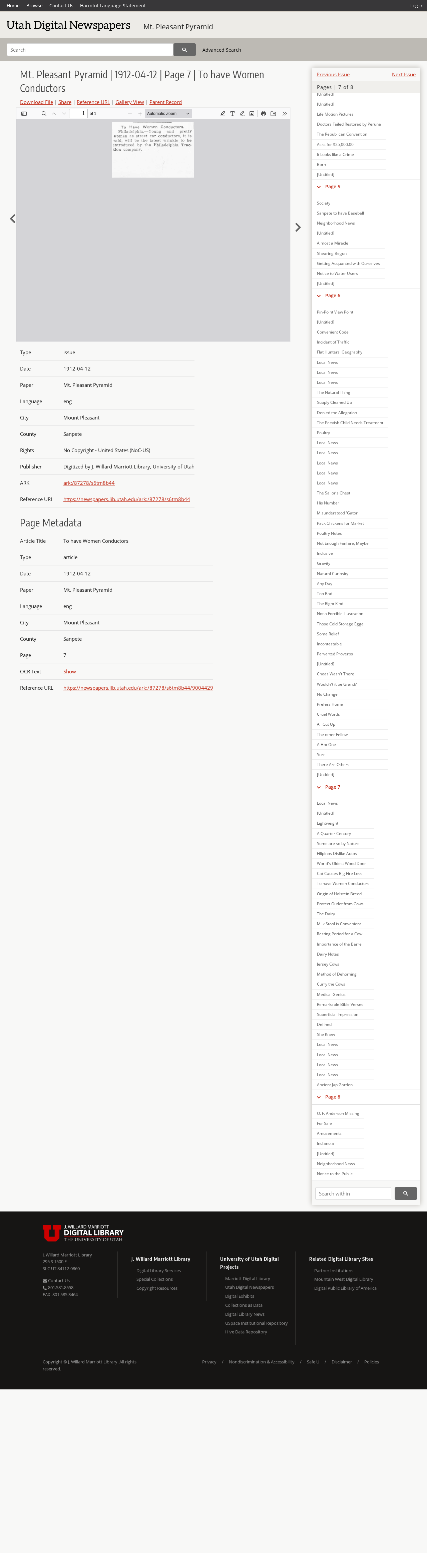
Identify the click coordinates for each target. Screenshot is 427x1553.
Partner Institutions (333, 1270)
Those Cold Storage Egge (340, 624)
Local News (327, 362)
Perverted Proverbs (335, 654)
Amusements (329, 1133)
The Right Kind (330, 603)
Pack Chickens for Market (340, 523)
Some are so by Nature (338, 843)
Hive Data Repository (246, 1332)
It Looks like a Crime (335, 154)
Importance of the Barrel (340, 944)
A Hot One (326, 744)
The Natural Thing (333, 392)
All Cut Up (326, 724)
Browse (34, 5)
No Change (327, 694)
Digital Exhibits (239, 1296)
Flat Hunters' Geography (339, 352)
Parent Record (165, 102)
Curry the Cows (331, 984)
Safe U (313, 1362)
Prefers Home (330, 704)
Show (69, 671)
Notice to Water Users (337, 273)
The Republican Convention (342, 134)
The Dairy (326, 914)
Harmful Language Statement (113, 5)
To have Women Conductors (343, 883)
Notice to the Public (335, 1173)
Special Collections (154, 1279)
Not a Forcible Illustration (340, 613)
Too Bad (324, 593)
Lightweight (327, 823)
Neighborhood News (336, 223)
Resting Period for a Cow (339, 934)
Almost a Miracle (332, 243)
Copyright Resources (156, 1288)
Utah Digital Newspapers (249, 1287)
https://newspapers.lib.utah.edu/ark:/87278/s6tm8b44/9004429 (138, 687)
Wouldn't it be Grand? (337, 684)
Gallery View (129, 102)
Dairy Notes (328, 954)
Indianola (325, 1143)
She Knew (326, 1034)
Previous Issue (333, 74)
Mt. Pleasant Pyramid (178, 26)
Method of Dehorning (337, 974)
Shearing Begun (332, 253)
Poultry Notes (329, 533)
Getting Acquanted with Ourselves (348, 263)
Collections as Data (244, 1305)
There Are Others (333, 764)
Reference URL (93, 102)
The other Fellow (332, 734)
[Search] (184, 49)
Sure (321, 754)
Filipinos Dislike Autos (337, 853)
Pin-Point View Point (335, 312)
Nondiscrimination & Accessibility (262, 1362)
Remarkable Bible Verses (340, 1004)
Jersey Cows (328, 964)
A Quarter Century (334, 833)
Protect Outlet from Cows (340, 904)
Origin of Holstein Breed (339, 894)
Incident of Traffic (333, 342)
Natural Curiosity (332, 573)
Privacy (209, 1362)
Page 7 (332, 787)
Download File (36, 102)
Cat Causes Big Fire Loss (339, 873)
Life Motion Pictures (335, 114)
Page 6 (332, 295)
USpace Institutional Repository (256, 1323)
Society (323, 203)
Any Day (324, 583)
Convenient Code (333, 332)
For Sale (324, 1123)
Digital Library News (245, 1314)
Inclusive (325, 553)
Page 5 (332, 186)
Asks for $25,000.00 (335, 144)
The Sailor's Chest (333, 493)
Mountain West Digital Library (343, 1279)
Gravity (323, 563)
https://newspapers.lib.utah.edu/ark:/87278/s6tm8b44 (126, 499)
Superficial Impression (337, 1014)
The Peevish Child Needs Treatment (350, 422)
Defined (324, 1024)
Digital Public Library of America (345, 1288)
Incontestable (329, 644)
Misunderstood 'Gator (337, 513)
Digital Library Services (158, 1270)
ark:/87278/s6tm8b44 (89, 482)
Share (64, 102)
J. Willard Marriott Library (67, 1255)
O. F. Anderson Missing (338, 1113)
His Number (328, 503)
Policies (371, 1362)
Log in (417, 5)
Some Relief (328, 634)
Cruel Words (328, 714)
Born (321, 164)
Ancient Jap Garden (335, 1085)
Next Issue (404, 74)
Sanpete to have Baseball (340, 213)
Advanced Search (221, 50)
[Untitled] (325, 94)
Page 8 (332, 1097)
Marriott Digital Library (247, 1278)
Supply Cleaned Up (334, 402)
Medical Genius (331, 994)
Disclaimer (342, 1362)
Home (13, 5)
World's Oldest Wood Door (341, 863)
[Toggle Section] (318, 187)
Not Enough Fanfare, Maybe (343, 543)
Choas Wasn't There (335, 674)
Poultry (323, 432)
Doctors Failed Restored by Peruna (349, 124)
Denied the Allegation (337, 412)
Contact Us (61, 5)
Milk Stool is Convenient (339, 924)
